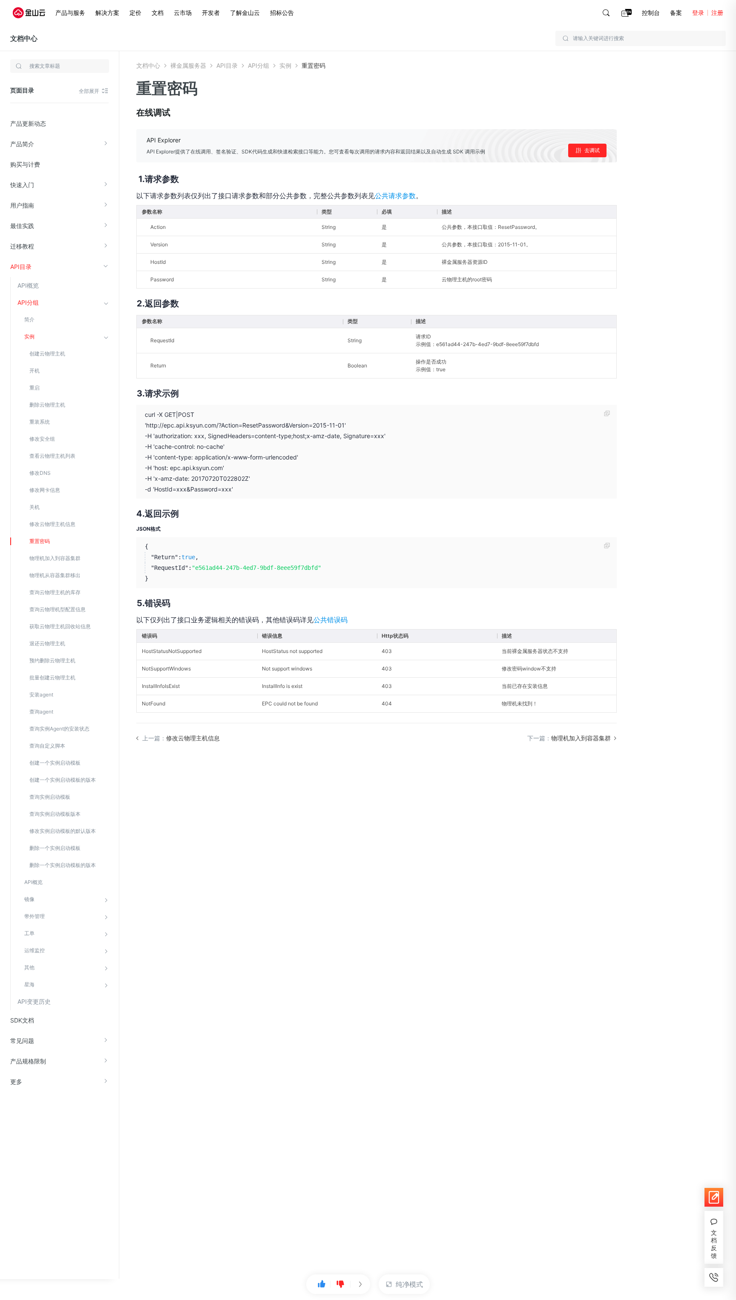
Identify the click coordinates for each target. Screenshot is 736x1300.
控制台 (651, 12)
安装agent (41, 694)
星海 (29, 984)
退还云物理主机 (47, 643)
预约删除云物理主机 (52, 660)
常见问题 (22, 1040)
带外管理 (34, 916)
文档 (158, 12)
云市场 (183, 12)
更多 (16, 1081)
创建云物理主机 (47, 353)
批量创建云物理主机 (52, 677)
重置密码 (39, 541)
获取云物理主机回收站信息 (60, 626)
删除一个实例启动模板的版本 (62, 865)
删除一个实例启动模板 (54, 848)
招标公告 (282, 12)
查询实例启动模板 (49, 797)
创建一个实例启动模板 (54, 763)
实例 (29, 336)
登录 (698, 12)
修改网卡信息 (44, 490)
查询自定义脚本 (47, 745)
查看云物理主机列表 (52, 456)
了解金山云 (245, 12)
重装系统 (39, 422)
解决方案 (107, 12)
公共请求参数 (395, 195)
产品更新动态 (28, 123)
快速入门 (22, 184)
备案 (676, 12)
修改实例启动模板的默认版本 (62, 831)
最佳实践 (22, 225)
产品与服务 (70, 12)
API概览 (28, 285)
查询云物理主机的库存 (54, 592)
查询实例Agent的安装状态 (59, 728)
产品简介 (22, 143)
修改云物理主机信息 (52, 524)
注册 (717, 12)
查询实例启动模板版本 (54, 814)
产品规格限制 (28, 1061)
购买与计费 (25, 164)
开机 (34, 370)
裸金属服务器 (188, 65)
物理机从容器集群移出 (54, 575)
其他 (29, 967)
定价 (135, 12)
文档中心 (23, 38)
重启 (34, 387)
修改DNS (40, 473)
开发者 (211, 12)
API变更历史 (34, 1001)
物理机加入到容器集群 (54, 558)
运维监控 (34, 950)
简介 (29, 319)
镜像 (29, 899)
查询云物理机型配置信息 (57, 609)
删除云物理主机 (47, 405)
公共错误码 (330, 619)
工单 (29, 933)
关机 (34, 507)
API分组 (28, 302)
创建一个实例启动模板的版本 (62, 780)
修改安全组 (42, 439)
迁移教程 (22, 246)
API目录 (21, 266)
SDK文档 (22, 1020)
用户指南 (22, 205)
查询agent (41, 711)
